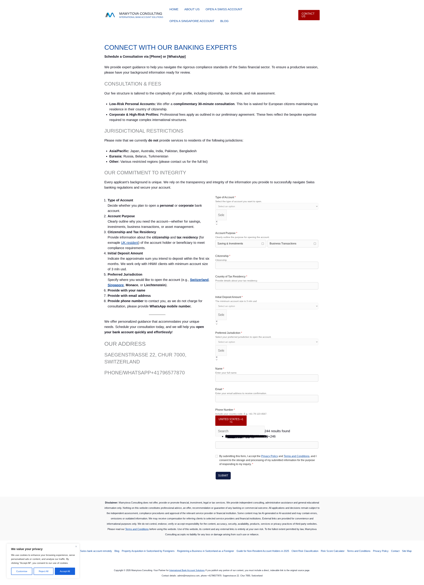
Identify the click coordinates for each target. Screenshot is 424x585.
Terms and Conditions (296, 456)
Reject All (43, 571)
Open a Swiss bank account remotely (91, 551)
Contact (395, 551)
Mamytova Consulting (140, 13)
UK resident (129, 242)
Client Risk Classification (305, 551)
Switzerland (199, 280)
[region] (43, 561)
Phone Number (225, 409)
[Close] (76, 546)
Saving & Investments (230, 243)
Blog (116, 551)
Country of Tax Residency (231, 276)
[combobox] (221, 215)
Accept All (65, 571)
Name (219, 368)
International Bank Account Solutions (187, 570)
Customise (21, 571)
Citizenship (222, 256)
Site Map (407, 551)
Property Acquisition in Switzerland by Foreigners (148, 551)
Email (219, 389)
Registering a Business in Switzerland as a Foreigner (205, 551)
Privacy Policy (269, 456)
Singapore (116, 285)
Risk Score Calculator (332, 551)
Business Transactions (283, 243)
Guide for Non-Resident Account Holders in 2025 (263, 551)
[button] (309, 15)
